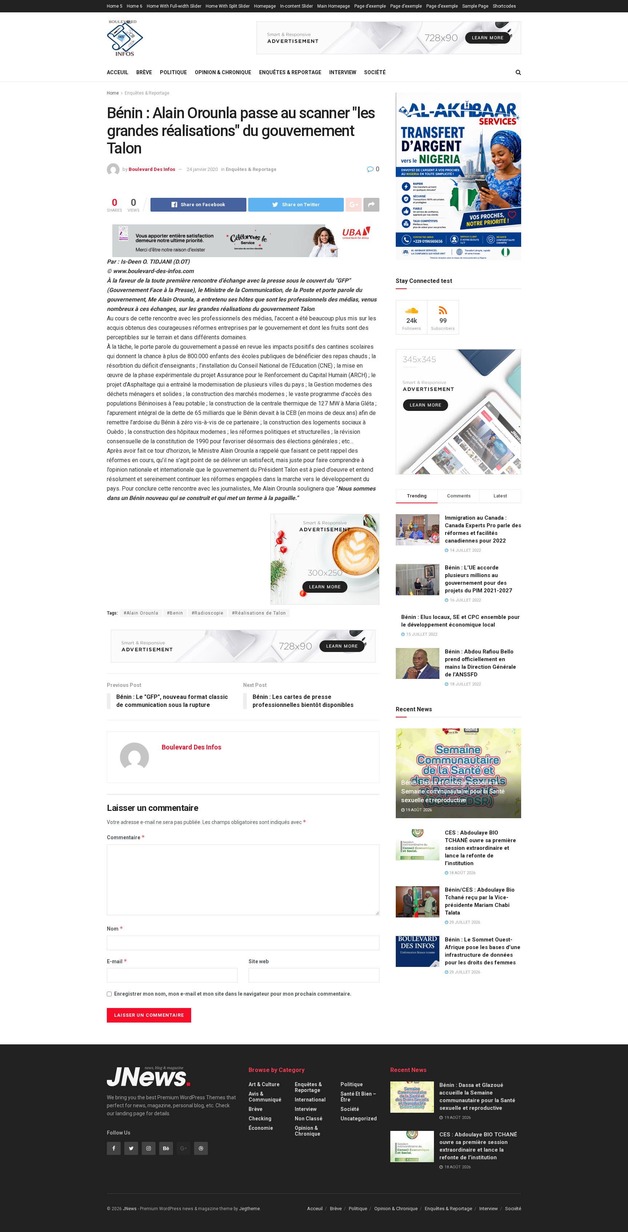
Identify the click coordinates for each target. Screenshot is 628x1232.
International (310, 1100)
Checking (260, 1118)
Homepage (265, 6)
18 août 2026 (461, 873)
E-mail (117, 961)
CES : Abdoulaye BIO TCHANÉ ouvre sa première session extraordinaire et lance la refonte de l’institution (480, 848)
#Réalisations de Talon (259, 613)
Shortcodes (504, 6)
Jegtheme (249, 1208)
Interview (342, 72)
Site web (259, 961)
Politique (173, 72)
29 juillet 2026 (464, 922)
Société (375, 72)
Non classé (308, 1118)
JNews (130, 1208)
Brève (144, 72)
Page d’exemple (370, 6)
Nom (115, 928)
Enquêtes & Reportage (290, 72)
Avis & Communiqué (265, 1097)
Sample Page (475, 6)
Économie (261, 1128)
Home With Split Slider (228, 6)
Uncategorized (359, 1118)
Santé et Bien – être (358, 1097)
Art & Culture (264, 1084)
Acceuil (117, 72)
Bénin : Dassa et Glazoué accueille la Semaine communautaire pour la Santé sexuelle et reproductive (453, 791)
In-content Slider (296, 6)
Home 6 (134, 6)
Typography (118, 18)
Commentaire (126, 837)
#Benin (175, 613)
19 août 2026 (418, 810)
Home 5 (114, 6)
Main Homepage (333, 6)
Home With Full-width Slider (174, 6)
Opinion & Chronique (223, 72)
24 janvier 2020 (202, 169)
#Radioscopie (208, 613)
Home (113, 93)
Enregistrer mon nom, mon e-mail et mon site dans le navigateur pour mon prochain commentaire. (232, 994)
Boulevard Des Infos (152, 169)
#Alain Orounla (141, 613)
